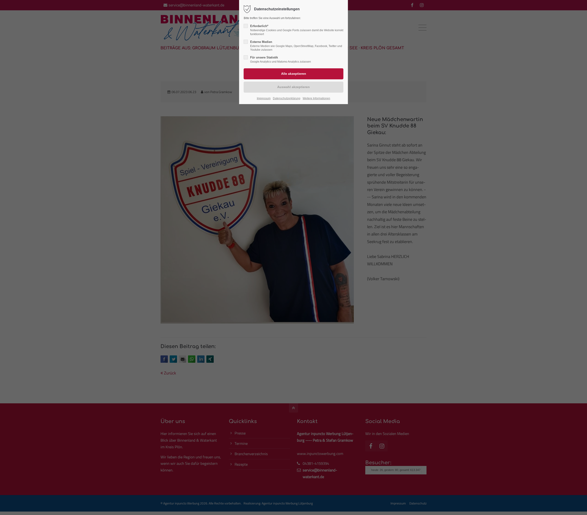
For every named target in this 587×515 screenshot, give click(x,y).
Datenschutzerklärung (286, 98)
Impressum (264, 98)
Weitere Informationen (316, 98)
